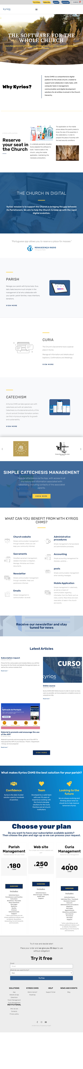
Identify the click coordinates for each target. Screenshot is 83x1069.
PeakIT (49, 1025)
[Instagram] (41, 1022)
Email (12, 963)
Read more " (4, 671)
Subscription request (10, 658)
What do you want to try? (19, 970)
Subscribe (14, 886)
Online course (49, 686)
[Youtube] (46, 1022)
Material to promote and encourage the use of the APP (20, 733)
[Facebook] (37, 1022)
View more (11, 305)
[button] (36, 9)
